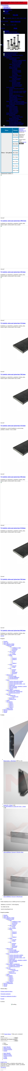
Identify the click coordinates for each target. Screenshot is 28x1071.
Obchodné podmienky (6, 993)
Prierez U (11, 707)
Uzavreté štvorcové (13, 678)
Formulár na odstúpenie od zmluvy (8, 996)
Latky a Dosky (12, 651)
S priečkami (14, 649)
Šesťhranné (14, 672)
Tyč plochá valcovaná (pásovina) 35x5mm (13, 425)
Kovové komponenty (8, 709)
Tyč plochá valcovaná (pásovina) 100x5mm (13, 220)
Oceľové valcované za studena (16, 681)
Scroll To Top (4, 1062)
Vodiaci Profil (9, 708)
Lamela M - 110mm (8, 805)
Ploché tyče (11, 698)
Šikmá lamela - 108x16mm (9, 760)
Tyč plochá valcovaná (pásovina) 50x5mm (13, 579)
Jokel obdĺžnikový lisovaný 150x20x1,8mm (13, 852)
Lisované (14, 665)
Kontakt (2, 998)
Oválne (13, 667)
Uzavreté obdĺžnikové (14, 677)
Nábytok (5, 710)
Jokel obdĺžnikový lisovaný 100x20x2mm (12, 896)
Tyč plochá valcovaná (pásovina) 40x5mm (13, 477)
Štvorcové (14, 673)
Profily (10, 655)
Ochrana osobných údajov (6, 991)
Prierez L (11, 704)
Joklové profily (9, 674)
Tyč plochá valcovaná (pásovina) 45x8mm (13, 528)
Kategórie (3, 28)
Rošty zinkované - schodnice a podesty (18, 686)
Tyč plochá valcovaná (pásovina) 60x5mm (13, 630)
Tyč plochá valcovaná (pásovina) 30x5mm (13, 374)
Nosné (13, 653)
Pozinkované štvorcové (14, 692)
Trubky (10, 664)
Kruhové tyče (12, 695)
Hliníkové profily (10, 645)
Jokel (10, 646)
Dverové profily (12, 676)
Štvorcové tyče (12, 699)
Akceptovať (3, 1067)
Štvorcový (14, 650)
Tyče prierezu (9, 701)
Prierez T (11, 705)
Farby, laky (6, 642)
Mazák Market (7, 1034)
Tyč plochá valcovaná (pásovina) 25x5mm (13, 323)
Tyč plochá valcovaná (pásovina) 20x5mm (13, 272)
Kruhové (14, 669)
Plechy (7, 680)
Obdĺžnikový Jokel (16, 647)
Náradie (5, 712)
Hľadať (16, 1037)
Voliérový (14, 663)
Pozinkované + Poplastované (15, 691)
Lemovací (14, 658)
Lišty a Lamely (12, 654)
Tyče (10, 668)
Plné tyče (24, 130)
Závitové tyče (15, 696)
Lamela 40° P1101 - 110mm (19, 806)
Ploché (13, 671)
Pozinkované (12, 685)
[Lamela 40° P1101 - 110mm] (8, 806)
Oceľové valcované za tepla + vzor (17, 683)
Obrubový (14, 659)
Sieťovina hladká (13, 687)
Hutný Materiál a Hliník (22, 129)
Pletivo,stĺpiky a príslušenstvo (13, 690)
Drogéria (5, 641)
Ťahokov (11, 689)
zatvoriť (2, 635)
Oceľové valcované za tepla (15, 682)
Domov (20, 128)
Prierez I (11, 703)
